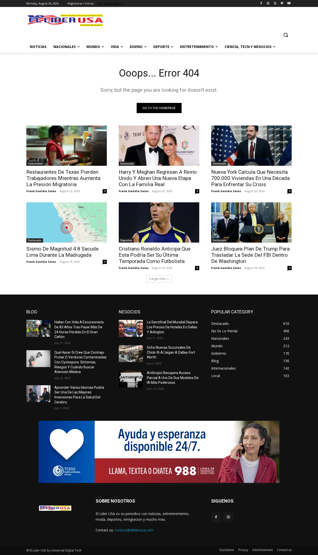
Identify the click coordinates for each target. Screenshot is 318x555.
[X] (275, 3)
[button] (286, 35)
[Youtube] (289, 3)
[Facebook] (261, 3)
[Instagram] (268, 3)
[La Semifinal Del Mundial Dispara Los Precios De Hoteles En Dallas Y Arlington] (131, 328)
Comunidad (35, 163)
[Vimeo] (282, 3)
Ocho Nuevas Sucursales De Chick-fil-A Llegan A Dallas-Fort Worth (171, 352)
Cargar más (157, 279)
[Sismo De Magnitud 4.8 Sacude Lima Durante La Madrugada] (66, 222)
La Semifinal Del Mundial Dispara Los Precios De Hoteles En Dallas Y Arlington (172, 327)
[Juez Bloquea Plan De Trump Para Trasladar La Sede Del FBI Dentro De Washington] (251, 222)
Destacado (127, 163)
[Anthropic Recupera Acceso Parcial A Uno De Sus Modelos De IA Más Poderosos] (131, 379)
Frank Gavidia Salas (41, 191)
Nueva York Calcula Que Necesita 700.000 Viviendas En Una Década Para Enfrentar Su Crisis (250, 178)
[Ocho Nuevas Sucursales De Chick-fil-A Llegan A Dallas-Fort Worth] (131, 353)
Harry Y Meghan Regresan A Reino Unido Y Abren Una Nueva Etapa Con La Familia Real (158, 178)
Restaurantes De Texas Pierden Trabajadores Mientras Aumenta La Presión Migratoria (63, 178)
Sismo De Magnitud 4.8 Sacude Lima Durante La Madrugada (62, 252)
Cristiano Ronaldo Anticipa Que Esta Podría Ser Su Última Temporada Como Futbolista (155, 255)
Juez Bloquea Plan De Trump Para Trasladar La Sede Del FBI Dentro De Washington (250, 255)
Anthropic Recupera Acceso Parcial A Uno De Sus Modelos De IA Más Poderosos (173, 377)
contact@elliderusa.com (134, 530)
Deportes (126, 240)
